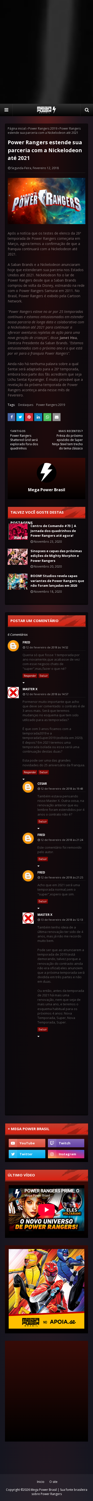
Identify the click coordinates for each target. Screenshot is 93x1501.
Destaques (25, 405)
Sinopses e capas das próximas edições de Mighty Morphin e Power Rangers (56, 556)
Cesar (42, 783)
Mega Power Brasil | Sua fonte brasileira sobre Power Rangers (59, 1492)
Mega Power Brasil (46, 489)
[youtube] (27, 1143)
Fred (26, 642)
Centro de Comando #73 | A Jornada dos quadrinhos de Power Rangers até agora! (53, 531)
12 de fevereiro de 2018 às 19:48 (62, 788)
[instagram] (66, 1154)
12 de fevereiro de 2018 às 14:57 (47, 694)
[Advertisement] (46, 51)
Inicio (40, 1482)
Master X (30, 689)
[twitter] (27, 1154)
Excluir (44, 676)
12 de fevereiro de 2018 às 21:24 (62, 840)
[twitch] (66, 1143)
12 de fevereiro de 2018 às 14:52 (47, 647)
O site (53, 1482)
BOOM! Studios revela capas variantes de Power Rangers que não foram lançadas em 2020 (57, 581)
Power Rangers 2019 (42, 128)
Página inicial (17, 128)
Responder (30, 676)
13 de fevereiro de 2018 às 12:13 (62, 919)
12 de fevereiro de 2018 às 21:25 (62, 877)
